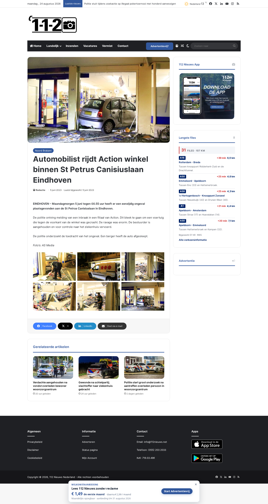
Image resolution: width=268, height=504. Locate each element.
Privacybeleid (34, 441)
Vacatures (90, 46)
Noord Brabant (43, 150)
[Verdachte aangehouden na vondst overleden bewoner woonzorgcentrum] (53, 367)
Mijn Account (89, 457)
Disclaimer (33, 449)
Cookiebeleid (34, 457)
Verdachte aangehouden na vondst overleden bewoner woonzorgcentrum (50, 386)
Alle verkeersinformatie (193, 239)
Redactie (40, 190)
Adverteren (88, 441)
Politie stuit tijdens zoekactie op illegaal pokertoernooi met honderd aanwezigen (130, 3)
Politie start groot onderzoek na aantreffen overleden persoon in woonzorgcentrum (144, 386)
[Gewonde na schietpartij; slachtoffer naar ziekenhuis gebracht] (99, 367)
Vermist (107, 46)
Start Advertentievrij (177, 491)
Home (37, 46)
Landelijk (52, 46)
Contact (123, 46)
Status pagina (90, 449)
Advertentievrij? (160, 46)
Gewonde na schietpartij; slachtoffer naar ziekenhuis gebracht (96, 386)
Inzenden (72, 46)
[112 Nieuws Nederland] (52, 24)
